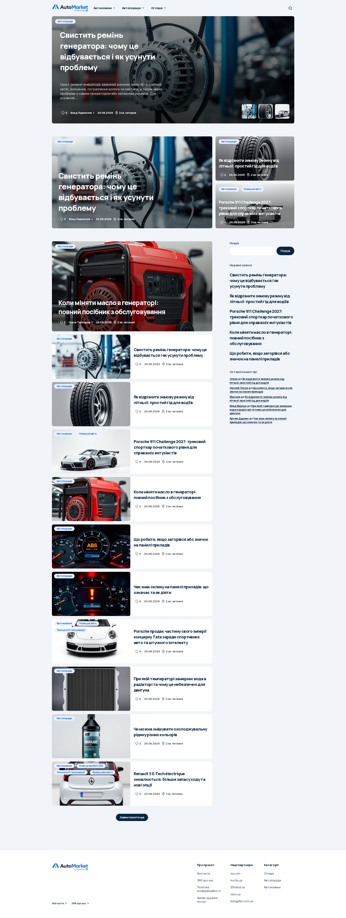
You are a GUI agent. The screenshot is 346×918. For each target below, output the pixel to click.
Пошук (234, 243)
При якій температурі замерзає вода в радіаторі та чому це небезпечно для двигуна (261, 409)
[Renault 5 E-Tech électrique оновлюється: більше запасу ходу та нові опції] (91, 784)
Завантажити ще (132, 817)
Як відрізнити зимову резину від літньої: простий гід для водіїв (260, 298)
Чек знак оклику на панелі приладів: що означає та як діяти (258, 420)
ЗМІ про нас (78, 903)
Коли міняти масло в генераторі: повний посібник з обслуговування (261, 338)
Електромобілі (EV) (91, 765)
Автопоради (65, 21)
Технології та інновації (71, 630)
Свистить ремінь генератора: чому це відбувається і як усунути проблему (258, 280)
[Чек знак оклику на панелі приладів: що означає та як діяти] (91, 594)
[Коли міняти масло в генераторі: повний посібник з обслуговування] (132, 286)
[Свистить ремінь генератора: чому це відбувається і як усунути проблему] (132, 182)
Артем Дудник (239, 418)
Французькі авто (102, 772)
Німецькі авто (252, 189)
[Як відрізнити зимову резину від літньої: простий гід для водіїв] (173, 69)
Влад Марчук (238, 405)
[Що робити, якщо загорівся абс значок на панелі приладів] (91, 546)
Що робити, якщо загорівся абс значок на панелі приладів (260, 356)
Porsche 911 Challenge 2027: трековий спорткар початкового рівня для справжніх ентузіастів (261, 316)
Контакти (58, 903)
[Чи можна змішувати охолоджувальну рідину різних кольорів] (91, 736)
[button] (290, 8)
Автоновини (229, 189)
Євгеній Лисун (239, 388)
